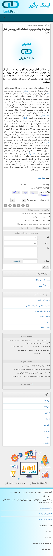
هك (48, 94)
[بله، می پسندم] (24, 200)
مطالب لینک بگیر (37, 483)
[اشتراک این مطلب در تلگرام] (27, 205)
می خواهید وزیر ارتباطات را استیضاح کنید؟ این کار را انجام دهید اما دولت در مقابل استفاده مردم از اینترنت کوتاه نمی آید (28, 341)
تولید (25, 192)
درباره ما (48, 531)
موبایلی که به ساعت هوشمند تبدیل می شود (37, 220)
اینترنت (47, 425)
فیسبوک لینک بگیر (44, 508)
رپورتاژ (47, 437)
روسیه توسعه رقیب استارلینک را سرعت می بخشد (35, 213)
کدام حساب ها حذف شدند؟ (42, 353)
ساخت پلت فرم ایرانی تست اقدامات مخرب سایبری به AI (33, 224)
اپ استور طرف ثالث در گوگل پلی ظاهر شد (37, 217)
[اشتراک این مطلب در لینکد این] (10, 205)
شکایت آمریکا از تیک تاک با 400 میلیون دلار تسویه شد (34, 365)
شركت (46, 143)
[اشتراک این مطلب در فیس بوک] (23, 205)
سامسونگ (32, 153)
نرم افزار (45, 115)
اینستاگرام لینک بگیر (44, 519)
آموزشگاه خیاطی (44, 300)
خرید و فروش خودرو (42, 311)
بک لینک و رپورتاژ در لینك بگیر (42, 543)
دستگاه (25, 91)
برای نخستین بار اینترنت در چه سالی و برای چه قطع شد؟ (33, 350)
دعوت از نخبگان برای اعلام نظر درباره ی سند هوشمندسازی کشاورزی (30, 346)
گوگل (25, 118)
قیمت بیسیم (45, 327)
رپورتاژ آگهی (44, 286)
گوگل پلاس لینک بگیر (44, 513)
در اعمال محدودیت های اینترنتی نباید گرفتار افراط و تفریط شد (32, 373)
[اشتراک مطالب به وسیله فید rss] (5, 205)
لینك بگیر (41, 178)
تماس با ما (48, 537)
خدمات (47, 431)
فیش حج (47, 322)
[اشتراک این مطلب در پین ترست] (14, 205)
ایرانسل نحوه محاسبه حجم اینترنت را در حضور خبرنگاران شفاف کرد (30, 376)
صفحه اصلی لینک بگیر (14, 483)
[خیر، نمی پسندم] (12, 200)
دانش (47, 412)
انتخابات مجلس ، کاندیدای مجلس (38, 306)
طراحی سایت (45, 316)
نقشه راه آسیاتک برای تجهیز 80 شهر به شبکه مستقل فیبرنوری (31, 369)
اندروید (34, 192)
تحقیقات (46, 443)
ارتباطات (46, 400)
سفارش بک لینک (42, 280)
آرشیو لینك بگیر (46, 549)
